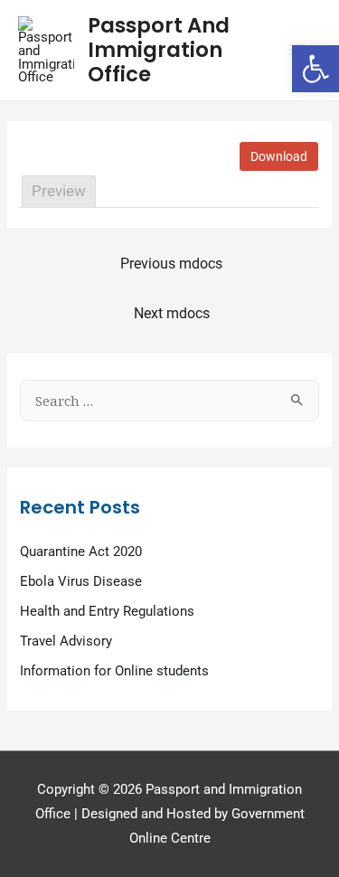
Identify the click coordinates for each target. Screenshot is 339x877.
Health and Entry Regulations (107, 611)
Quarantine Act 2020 (81, 551)
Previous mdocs (171, 264)
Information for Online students (114, 671)
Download (278, 156)
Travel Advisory (66, 641)
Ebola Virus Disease (81, 581)
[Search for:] (169, 401)
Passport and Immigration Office (159, 50)
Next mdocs (172, 314)
